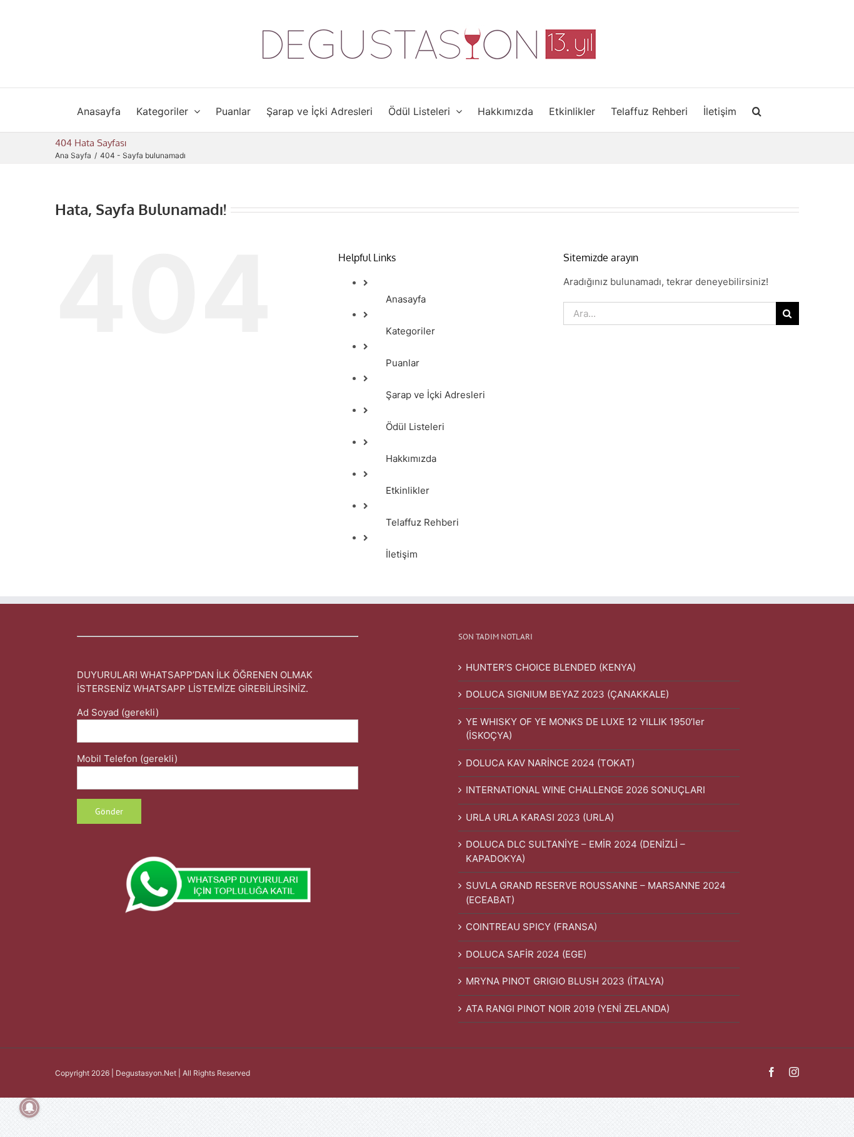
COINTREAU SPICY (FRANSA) (531, 927)
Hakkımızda (411, 458)
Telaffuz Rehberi (422, 522)
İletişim (402, 554)
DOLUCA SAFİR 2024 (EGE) (526, 954)
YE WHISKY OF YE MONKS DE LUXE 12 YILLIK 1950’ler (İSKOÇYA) (585, 729)
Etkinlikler (408, 490)
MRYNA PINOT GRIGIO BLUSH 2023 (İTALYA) (565, 981)
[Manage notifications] (29, 1108)
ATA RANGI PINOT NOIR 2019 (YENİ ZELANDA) (568, 1008)
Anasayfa (406, 299)
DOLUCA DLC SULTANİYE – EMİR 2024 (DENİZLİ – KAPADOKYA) (575, 851)
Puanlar (402, 363)
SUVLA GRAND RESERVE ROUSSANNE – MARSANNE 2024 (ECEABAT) (596, 892)
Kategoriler (410, 331)
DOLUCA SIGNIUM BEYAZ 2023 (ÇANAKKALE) (567, 694)
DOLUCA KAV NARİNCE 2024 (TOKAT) (550, 763)
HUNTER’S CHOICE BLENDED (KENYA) (551, 667)
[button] (756, 110)
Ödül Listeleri (415, 427)
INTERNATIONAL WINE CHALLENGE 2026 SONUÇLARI (585, 790)
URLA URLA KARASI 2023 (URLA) (540, 817)
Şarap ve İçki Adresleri (435, 395)
